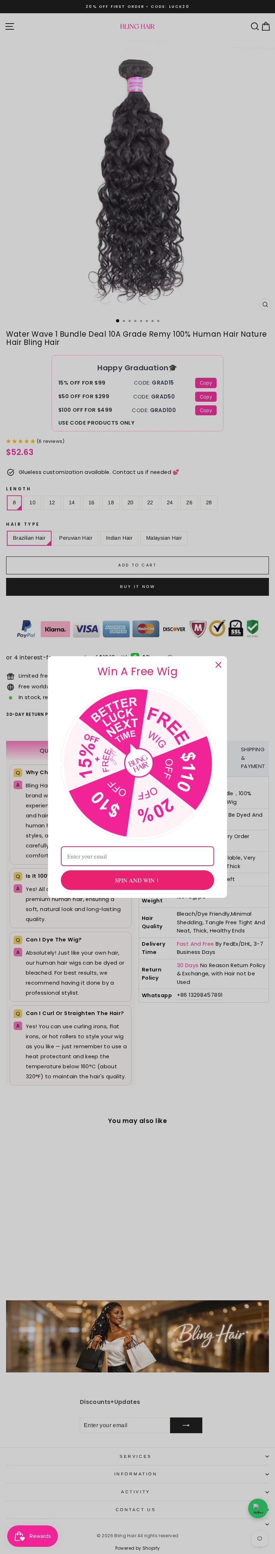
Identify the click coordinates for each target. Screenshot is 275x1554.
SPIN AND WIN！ (137, 880)
